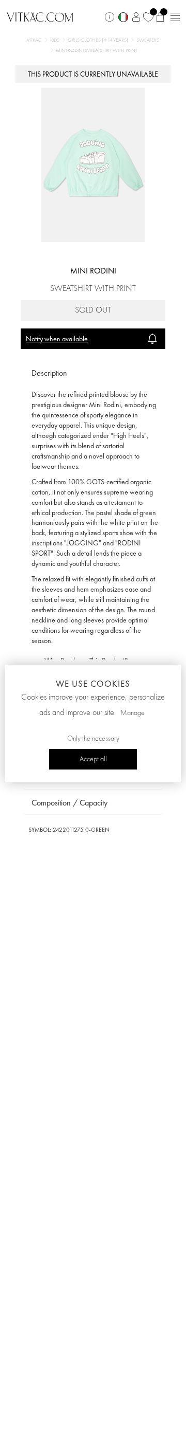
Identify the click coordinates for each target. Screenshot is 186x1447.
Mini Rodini (93, 270)
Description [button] (49, 373)
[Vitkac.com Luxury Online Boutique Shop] (40, 16)
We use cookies (93, 683)
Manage (132, 713)
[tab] (93, 373)
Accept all (93, 759)
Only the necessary (93, 738)
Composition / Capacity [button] (69, 802)
